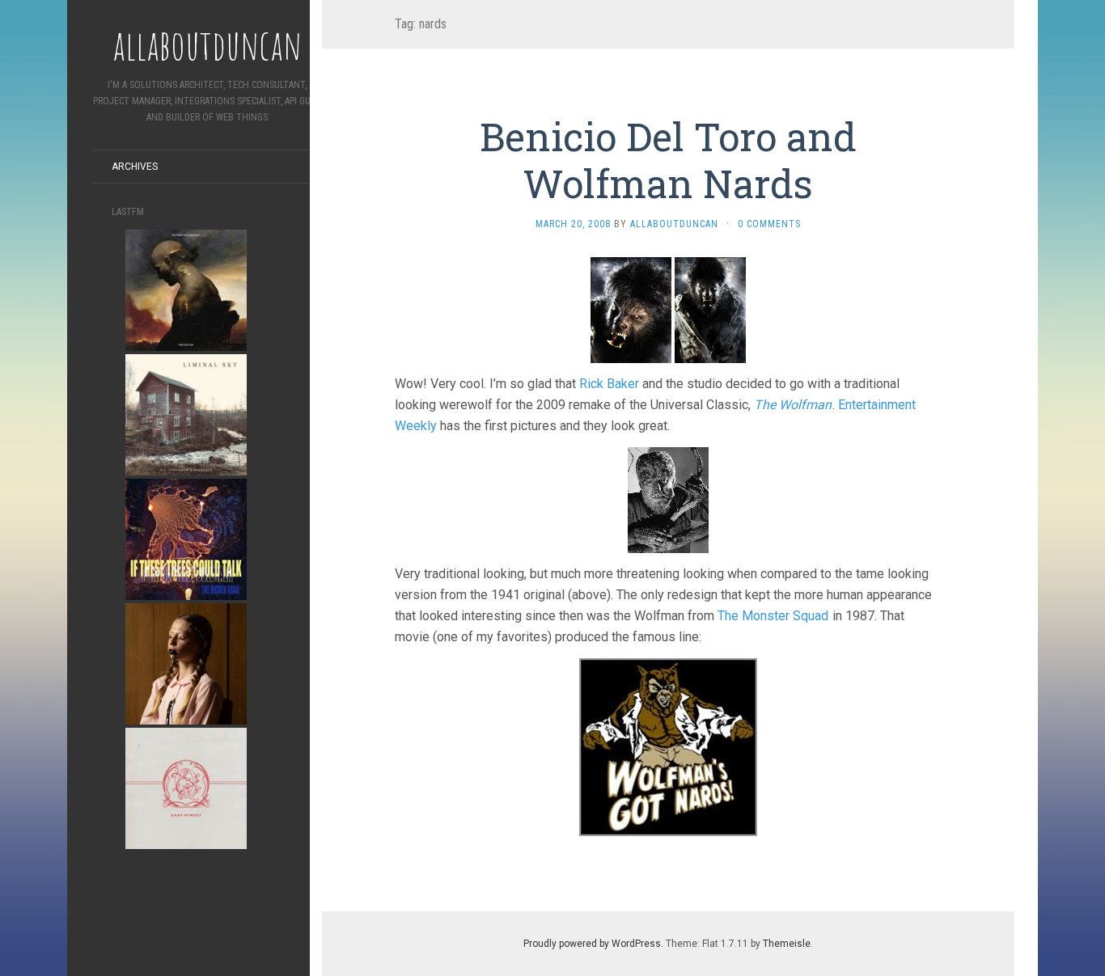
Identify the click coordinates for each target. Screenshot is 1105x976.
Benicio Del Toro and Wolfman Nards (668, 160)
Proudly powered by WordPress (592, 943)
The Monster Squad (773, 615)
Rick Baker (609, 383)
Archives (135, 166)
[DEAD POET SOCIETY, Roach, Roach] (186, 663)
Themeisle (787, 943)
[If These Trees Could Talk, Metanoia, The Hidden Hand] (186, 538)
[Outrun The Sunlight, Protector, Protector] (186, 289)
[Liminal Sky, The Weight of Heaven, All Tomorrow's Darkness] (186, 414)
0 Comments (769, 224)
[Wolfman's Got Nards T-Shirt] (668, 746)
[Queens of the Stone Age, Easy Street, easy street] (186, 787)
